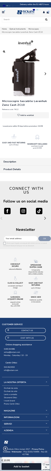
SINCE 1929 (36, 297)
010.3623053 (9, 367)
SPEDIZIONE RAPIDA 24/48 (36, 266)
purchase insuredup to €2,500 (37, 147)
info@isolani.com (11, 370)
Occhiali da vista (11, 388)
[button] (7, 5)
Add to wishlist (27, 115)
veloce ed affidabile (15, 269)
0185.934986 (9, 349)
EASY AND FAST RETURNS (13, 142)
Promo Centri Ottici (12, 404)
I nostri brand (9, 400)
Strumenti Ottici (10, 397)
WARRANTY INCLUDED (37, 144)
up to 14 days (14, 145)
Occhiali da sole (10, 391)
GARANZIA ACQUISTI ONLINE (15, 298)
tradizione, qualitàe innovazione (36, 301)
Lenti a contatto (10, 394)
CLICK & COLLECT (15, 283)
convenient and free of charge (15, 287)
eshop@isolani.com (12, 352)
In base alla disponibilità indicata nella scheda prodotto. (35, 272)
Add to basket (21, 466)
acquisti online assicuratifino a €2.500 (15, 304)
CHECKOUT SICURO (15, 265)
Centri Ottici (11, 362)
